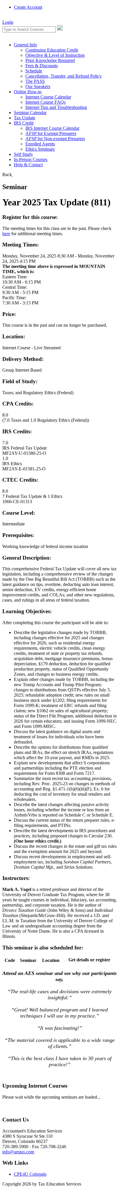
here (6, 233)
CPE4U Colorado (30, 1174)
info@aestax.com (18, 1151)
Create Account (28, 7)
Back (7, 174)
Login (7, 22)
